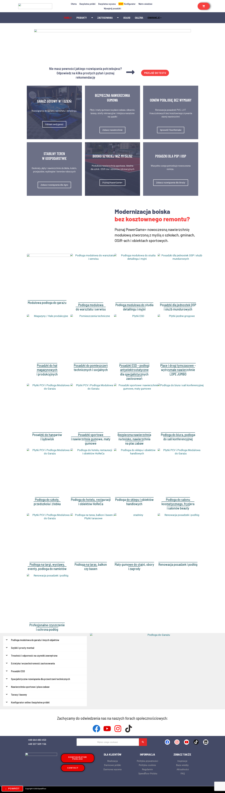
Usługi (126, 17)
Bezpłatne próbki (87, 3)
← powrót (12, 788)
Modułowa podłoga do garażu (47, 303)
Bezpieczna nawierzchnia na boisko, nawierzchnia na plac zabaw (134, 439)
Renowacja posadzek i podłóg (177, 564)
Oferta (74, 3)
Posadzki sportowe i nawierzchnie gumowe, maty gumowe (90, 439)
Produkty (81, 17)
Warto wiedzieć (145, 3)
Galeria (139, 17)
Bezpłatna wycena (107, 3)
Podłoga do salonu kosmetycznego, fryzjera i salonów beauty (177, 504)
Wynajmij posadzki (112, 8)
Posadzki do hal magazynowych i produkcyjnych (47, 369)
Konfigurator (126, 3)
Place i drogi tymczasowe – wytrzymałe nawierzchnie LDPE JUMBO (178, 369)
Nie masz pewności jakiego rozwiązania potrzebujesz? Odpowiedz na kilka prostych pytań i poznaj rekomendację (85, 73)
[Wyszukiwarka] (143, 742)
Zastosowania (104, 17)
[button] (93, 671)
